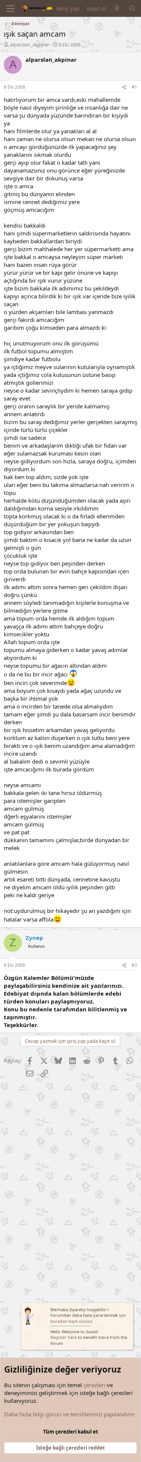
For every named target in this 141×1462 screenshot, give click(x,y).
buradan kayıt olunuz (71, 1321)
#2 (134, 965)
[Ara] (132, 8)
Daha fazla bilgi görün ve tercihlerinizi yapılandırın (69, 1414)
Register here (63, 1337)
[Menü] (10, 8)
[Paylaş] (124, 87)
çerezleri (94, 1385)
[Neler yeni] (117, 8)
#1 (134, 87)
